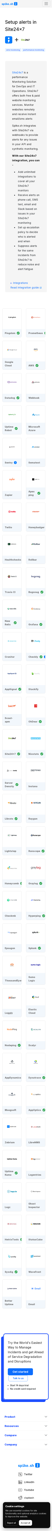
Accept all (25, 1523)
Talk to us (18, 1378)
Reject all (11, 1523)
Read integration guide (25, 287)
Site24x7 (17, 72)
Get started (20, 1371)
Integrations (20, 282)
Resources (12, 1426)
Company (11, 1444)
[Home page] (9, 4)
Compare (11, 1435)
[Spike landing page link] (28, 1465)
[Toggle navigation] (46, 4)
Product (10, 1416)
